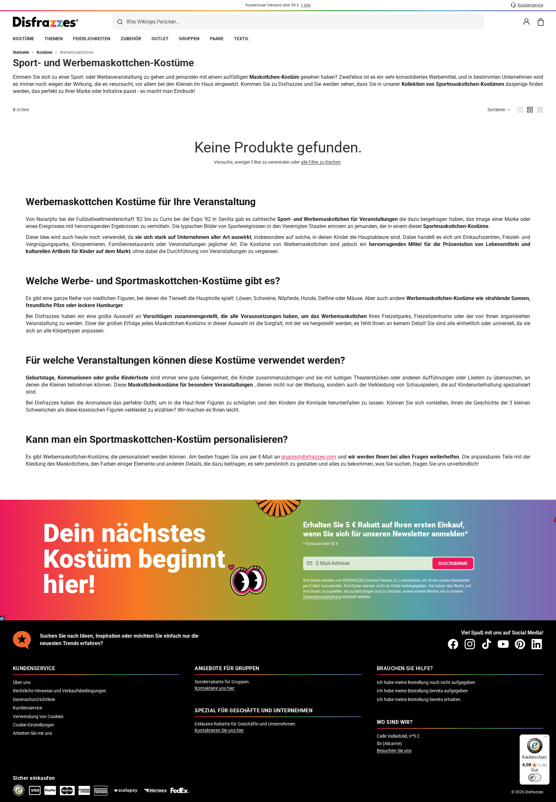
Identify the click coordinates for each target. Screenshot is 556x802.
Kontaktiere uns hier (215, 688)
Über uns (22, 682)
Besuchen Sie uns (394, 750)
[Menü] (546, 738)
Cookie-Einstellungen (33, 724)
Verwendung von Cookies (38, 716)
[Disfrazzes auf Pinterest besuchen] (520, 644)
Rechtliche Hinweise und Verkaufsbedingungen (59, 690)
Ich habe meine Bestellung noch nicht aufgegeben (426, 682)
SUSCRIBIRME (453, 563)
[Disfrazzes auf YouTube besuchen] (503, 644)
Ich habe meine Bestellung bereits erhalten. (419, 699)
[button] (499, 110)
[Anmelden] (526, 22)
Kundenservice (27, 707)
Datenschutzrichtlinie (34, 699)
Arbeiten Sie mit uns (32, 733)
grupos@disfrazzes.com (308, 457)
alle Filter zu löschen (321, 162)
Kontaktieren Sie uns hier (219, 730)
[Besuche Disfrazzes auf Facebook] (453, 644)
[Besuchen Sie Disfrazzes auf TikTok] (486, 644)
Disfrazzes (534, 792)
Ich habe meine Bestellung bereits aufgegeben (422, 690)
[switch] (534, 777)
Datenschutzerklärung (322, 597)
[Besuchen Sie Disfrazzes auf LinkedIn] (536, 644)
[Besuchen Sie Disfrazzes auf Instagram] (469, 644)
